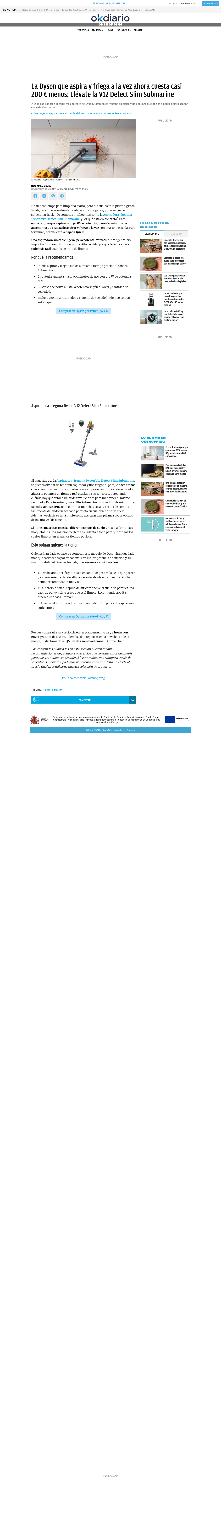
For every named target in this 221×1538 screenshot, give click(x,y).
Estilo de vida (123, 30)
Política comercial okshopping (83, 678)
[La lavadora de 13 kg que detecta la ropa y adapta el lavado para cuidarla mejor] (152, 317)
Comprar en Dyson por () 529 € (83, 311)
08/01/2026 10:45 (41, 189)
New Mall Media (41, 185)
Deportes (139, 30)
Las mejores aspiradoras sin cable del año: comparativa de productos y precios (82, 113)
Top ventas (83, 30)
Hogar (110, 30)
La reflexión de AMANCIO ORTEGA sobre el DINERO (40, 10)
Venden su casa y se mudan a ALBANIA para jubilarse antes (127, 10)
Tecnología (98, 30)
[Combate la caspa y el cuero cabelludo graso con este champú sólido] (152, 264)
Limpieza (57, 690)
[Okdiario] (110, 18)
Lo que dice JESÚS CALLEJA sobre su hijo (80, 10)
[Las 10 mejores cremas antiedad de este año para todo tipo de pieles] (152, 281)
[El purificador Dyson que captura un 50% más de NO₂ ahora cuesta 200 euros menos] (153, 453)
